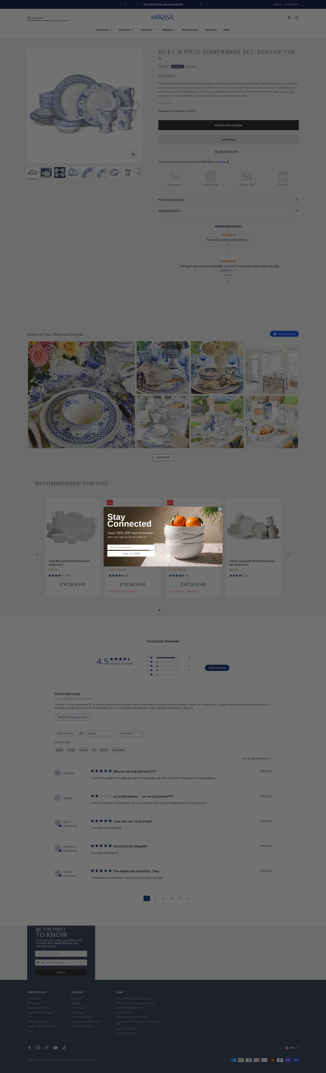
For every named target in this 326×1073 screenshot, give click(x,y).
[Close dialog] (220, 509)
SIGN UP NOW (131, 554)
